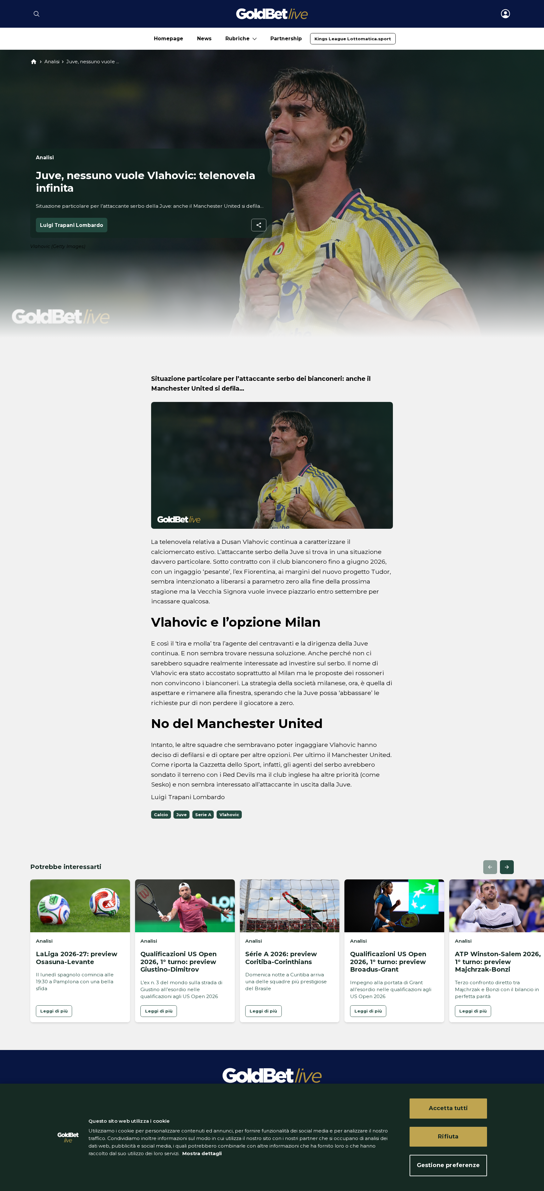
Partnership (286, 39)
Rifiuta (448, 1136)
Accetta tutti (448, 1108)
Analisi (52, 62)
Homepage (168, 39)
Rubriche (237, 39)
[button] (490, 867)
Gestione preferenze (448, 1165)
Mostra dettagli (201, 1153)
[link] (352, 38)
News (204, 39)
